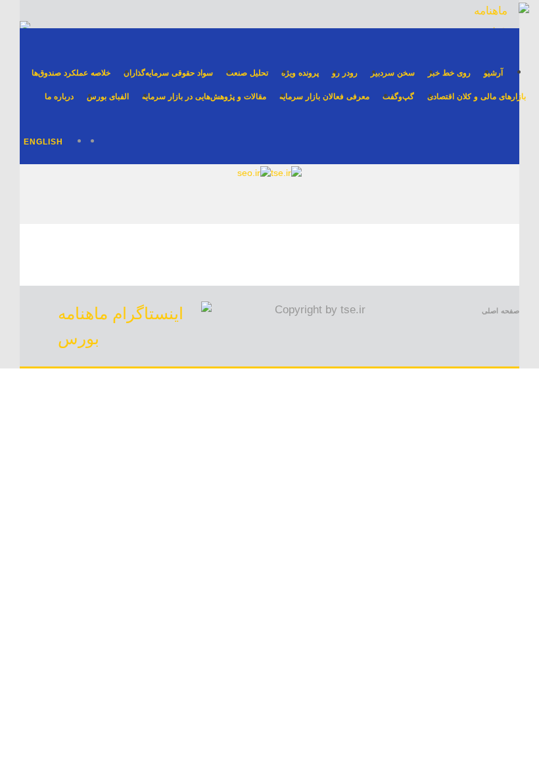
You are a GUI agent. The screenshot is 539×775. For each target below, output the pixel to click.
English (43, 141)
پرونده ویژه (300, 73)
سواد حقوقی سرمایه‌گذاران (168, 73)
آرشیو (493, 73)
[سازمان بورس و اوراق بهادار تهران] (254, 172)
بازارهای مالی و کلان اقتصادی (476, 96)
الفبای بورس (108, 96)
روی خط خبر (449, 73)
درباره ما (59, 96)
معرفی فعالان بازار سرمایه (324, 96)
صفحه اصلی (500, 311)
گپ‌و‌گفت (398, 96)
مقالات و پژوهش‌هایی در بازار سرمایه (204, 96)
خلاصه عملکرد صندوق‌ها (71, 73)
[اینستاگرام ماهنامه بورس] (135, 338)
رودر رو (345, 73)
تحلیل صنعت (247, 73)
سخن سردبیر (393, 73)
